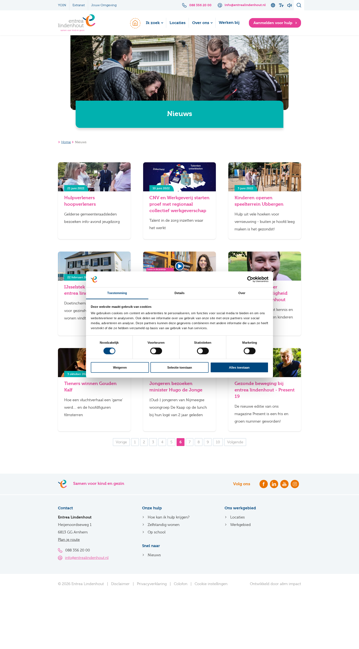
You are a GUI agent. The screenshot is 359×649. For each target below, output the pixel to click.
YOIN (62, 5)
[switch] (156, 350)
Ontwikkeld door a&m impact (275, 584)
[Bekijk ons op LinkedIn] (274, 484)
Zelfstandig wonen (164, 525)
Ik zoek (153, 23)
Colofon (180, 584)
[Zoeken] (299, 5)
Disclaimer (120, 584)
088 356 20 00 (77, 550)
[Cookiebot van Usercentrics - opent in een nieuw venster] (250, 279)
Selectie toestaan (179, 367)
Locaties (178, 23)
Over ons (200, 23)
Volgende (235, 442)
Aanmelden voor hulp (273, 23)
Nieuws (154, 555)
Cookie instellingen (211, 584)
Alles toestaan (239, 367)
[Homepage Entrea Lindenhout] (77, 23)
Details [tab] (180, 293)
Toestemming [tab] (117, 293)
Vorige (121, 442)
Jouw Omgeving (104, 5)
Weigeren (120, 367)
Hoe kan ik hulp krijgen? (168, 517)
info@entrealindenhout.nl (86, 558)
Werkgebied (240, 525)
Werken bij (229, 22)
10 (218, 442)
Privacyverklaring (152, 584)
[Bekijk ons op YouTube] (284, 484)
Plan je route (69, 540)
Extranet (79, 5)
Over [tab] (241, 293)
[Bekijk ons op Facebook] (263, 484)
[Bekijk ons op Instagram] (295, 484)
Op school (156, 532)
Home (133, 23)
